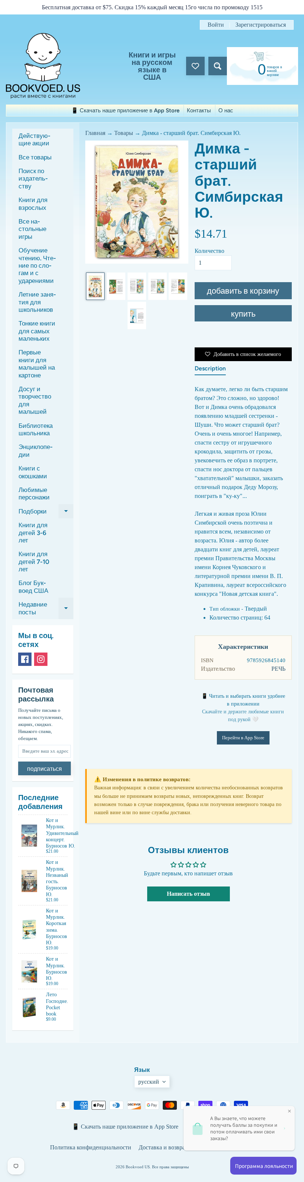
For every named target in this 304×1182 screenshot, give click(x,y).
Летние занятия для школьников (37, 302)
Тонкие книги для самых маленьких (37, 331)
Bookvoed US (138, 1167)
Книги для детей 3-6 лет (33, 532)
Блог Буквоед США (33, 586)
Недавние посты (46, 608)
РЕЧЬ (278, 669)
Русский (148, 1082)
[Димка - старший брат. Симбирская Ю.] (95, 286)
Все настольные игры (32, 229)
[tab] (210, 370)
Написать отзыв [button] (188, 894)
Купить (243, 314)
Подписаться (44, 768)
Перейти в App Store (243, 737)
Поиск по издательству (33, 178)
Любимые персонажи (34, 493)
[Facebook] (25, 659)
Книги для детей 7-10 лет (34, 561)
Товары (123, 133)
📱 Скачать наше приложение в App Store (125, 110)
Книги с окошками (33, 472)
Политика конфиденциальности (90, 1147)
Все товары (35, 157)
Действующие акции (34, 139)
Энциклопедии (36, 450)
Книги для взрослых (33, 203)
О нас (225, 110)
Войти (216, 25)
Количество (209, 251)
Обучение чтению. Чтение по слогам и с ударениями (37, 265)
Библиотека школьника (36, 429)
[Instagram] (40, 659)
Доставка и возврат (163, 1147)
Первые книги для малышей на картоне (37, 364)
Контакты (199, 110)
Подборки (46, 513)
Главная (95, 133)
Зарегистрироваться (260, 25)
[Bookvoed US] (43, 66)
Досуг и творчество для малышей (35, 400)
